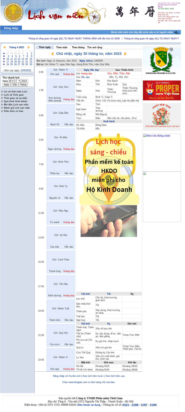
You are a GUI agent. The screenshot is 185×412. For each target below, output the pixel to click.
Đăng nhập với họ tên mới (67, 376)
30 (19, 53)
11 (11, 59)
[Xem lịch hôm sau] (125, 54)
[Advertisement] (109, 266)
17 (8, 61)
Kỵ (108, 323)
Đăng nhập (11, 28)
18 (11, 61)
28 (11, 53)
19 (15, 61)
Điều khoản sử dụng (89, 405)
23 (31, 61)
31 (22, 53)
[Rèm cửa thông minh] (162, 170)
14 (22, 59)
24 (8, 64)
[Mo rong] (2, 91)
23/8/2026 (26, 70)
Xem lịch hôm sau (115, 376)
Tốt (109, 294)
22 (26, 61)
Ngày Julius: (86, 60)
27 (8, 53)
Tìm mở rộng (94, 47)
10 (8, 59)
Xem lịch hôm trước (93, 376)
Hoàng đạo (86, 73)
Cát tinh (85, 294)
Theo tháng (78, 47)
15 (26, 59)
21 (22, 61)
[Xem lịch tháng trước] (4, 47)
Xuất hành (109, 121)
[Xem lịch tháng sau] (28, 47)
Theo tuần (61, 47)
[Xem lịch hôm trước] (52, 54)
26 (15, 64)
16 (31, 59)
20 (19, 61)
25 (11, 64)
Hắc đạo (85, 77)
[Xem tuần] (4, 53)
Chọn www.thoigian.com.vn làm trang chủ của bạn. (88, 382)
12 (15, 59)
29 (15, 53)
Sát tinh (85, 323)
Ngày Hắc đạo (91, 70)
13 (19, 59)
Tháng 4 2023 (16, 47)
